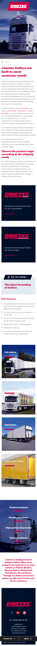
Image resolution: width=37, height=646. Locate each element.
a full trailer (24, 108)
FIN (18, 12)
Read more (9, 214)
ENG (18, 16)
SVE (18, 14)
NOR (18, 18)
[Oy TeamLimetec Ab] (18, 6)
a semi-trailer (11, 110)
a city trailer (21, 110)
